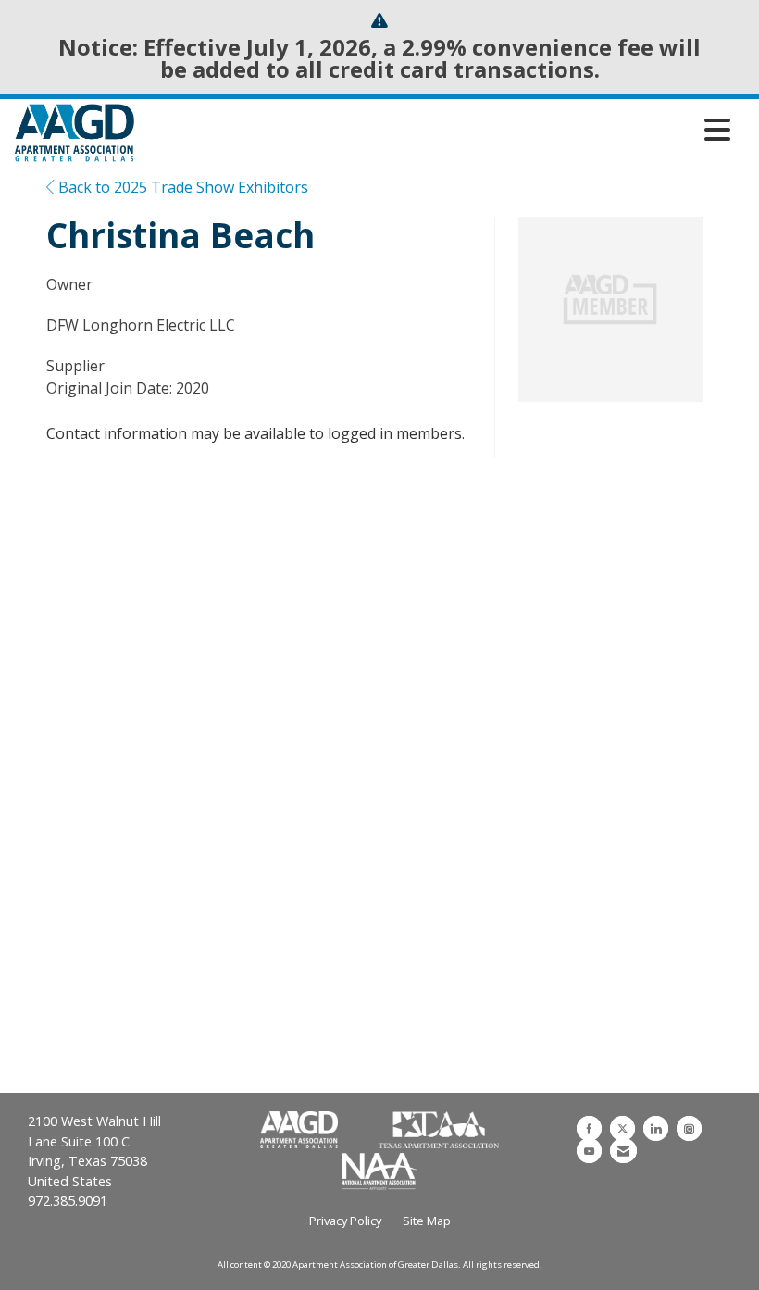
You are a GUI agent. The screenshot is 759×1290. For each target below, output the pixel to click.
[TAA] (439, 1131)
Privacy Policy (345, 1220)
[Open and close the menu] (437, 129)
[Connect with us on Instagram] (689, 1128)
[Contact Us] (623, 1150)
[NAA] (379, 1169)
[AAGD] (301, 1131)
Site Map (427, 1220)
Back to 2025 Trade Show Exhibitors (181, 187)
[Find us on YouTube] (589, 1150)
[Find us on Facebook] (589, 1128)
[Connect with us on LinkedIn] (655, 1128)
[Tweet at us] (622, 1128)
